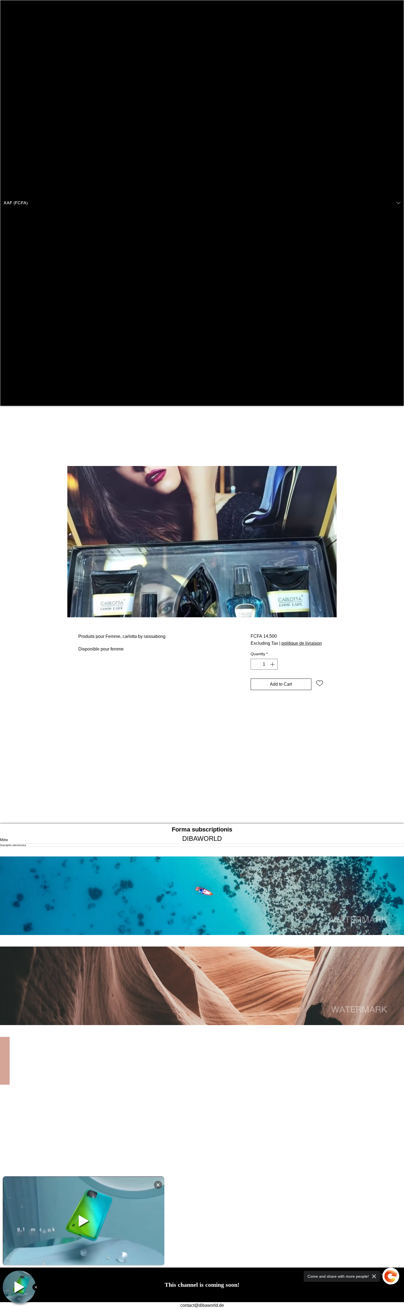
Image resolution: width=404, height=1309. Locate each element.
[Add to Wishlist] (320, 683)
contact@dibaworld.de (202, 1305)
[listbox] (202, 203)
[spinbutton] (264, 664)
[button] (202, 203)
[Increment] (273, 664)
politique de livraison (301, 643)
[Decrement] (255, 664)
